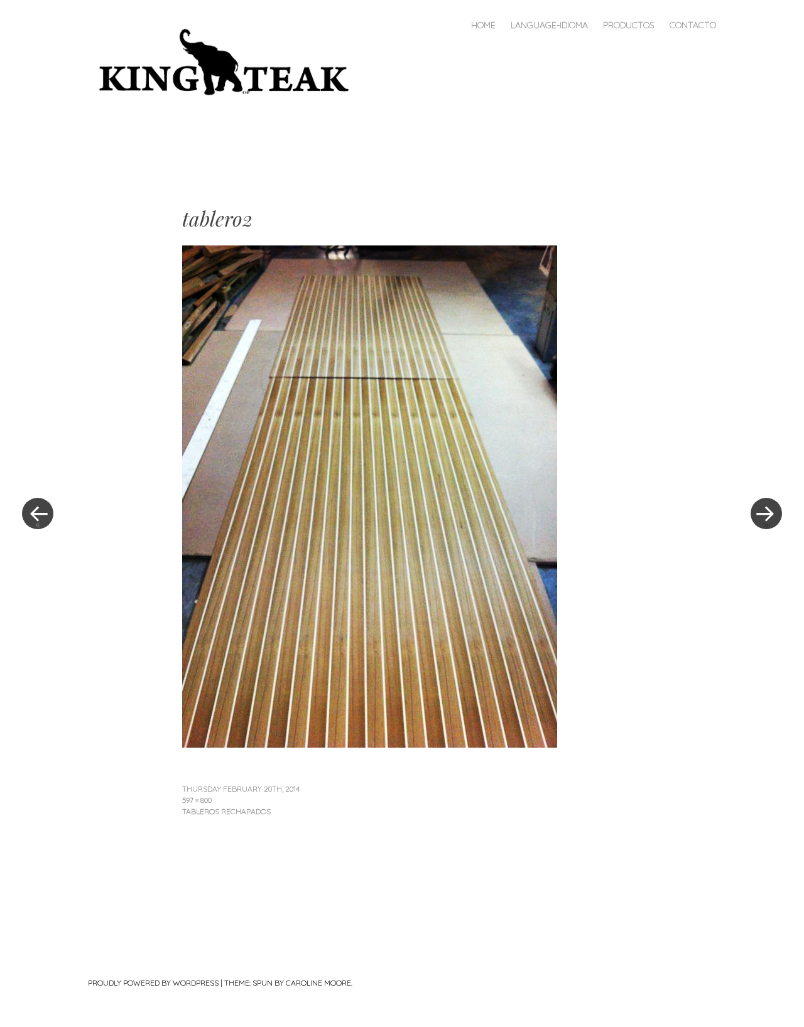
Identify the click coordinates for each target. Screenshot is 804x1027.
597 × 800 (197, 800)
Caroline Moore (318, 982)
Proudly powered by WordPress (153, 982)
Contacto (693, 25)
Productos (629, 25)
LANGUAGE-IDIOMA (549, 25)
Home (483, 25)
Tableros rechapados (226, 811)
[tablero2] (369, 743)
